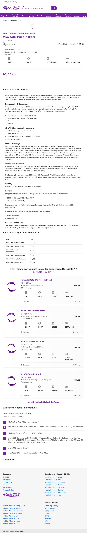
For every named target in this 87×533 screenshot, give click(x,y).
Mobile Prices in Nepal (11, 521)
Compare (77, 17)
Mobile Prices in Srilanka (12, 513)
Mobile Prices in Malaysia (13, 511)
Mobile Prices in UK (10, 516)
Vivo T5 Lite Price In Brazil (33, 341)
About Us (6, 477)
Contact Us (7, 482)
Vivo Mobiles (13, 33)
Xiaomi (47, 523)
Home (5, 33)
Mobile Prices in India (53, 480)
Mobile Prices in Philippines (55, 492)
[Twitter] (80, 44)
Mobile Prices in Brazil (53, 485)
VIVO (46, 521)
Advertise (7, 480)
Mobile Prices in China (53, 477)
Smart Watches (39, 17)
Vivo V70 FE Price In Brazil (33, 310)
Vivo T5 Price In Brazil (31, 374)
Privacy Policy (8, 490)
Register (11, 413)
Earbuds (48, 17)
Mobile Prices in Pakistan (54, 487)
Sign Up (7, 17)
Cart (84, 17)
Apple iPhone (50, 508)
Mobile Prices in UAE (11, 518)
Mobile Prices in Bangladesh (14, 506)
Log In (2, 17)
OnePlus (48, 513)
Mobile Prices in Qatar (11, 523)
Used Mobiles (23, 17)
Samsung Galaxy (51, 506)
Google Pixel (50, 511)
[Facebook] (77, 44)
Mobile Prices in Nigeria (12, 508)
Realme (48, 518)
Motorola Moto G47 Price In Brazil (36, 280)
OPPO (47, 516)
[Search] (54, 8)
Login (5, 413)
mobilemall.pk (19, 531)
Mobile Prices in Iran (53, 495)
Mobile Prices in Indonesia (55, 482)
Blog (5, 485)
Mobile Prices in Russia (54, 490)
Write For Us (7, 487)
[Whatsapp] (83, 44)
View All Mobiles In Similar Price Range (43, 402)
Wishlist (63, 44)
